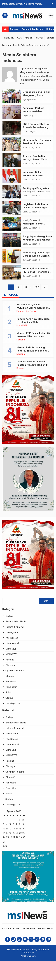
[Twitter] (31, 939)
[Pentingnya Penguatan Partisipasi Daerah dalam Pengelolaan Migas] (11, 192)
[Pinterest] (48, 939)
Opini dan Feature (14, 670)
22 (20, 832)
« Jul (4, 845)
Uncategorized (13, 703)
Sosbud (9, 697)
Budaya (14, 29)
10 (4, 828)
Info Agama (11, 632)
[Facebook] (7, 939)
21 (17, 832)
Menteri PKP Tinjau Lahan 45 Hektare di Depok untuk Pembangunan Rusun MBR (33, 336)
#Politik (29, 37)
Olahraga (10, 665)
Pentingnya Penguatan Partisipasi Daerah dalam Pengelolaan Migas (37, 191)
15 (20, 828)
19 (10, 832)
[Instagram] (13, 939)
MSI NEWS (21, 326)
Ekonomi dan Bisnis (32, 29)
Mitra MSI (10, 648)
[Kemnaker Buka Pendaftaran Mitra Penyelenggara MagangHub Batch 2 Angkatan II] (11, 176)
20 (14, 832)
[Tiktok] (37, 939)
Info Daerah (11, 637)
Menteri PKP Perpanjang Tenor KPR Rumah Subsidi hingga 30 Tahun (31, 350)
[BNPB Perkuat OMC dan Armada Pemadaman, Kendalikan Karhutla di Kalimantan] (11, 128)
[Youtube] (25, 939)
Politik (8, 692)
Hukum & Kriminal (14, 626)
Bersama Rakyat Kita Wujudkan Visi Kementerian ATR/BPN (32, 308)
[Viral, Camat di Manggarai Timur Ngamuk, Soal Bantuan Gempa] (11, 224)
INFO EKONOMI (45, 928)
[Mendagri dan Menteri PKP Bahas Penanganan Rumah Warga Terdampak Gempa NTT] (11, 272)
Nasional (20, 340)
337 (37, 287)
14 (17, 828)
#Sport (50, 37)
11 (7, 828)
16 (23, 828)
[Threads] (19, 939)
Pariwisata (10, 681)
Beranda (6, 928)
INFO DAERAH (28, 928)
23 (23, 832)
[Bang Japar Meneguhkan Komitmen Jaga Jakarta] (11, 240)
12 (10, 828)
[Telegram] (42, 939)
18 (7, 832)
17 (4, 832)
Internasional (12, 643)
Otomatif (10, 675)
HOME (16, 928)
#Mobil (39, 37)
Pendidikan (11, 686)
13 (14, 828)
